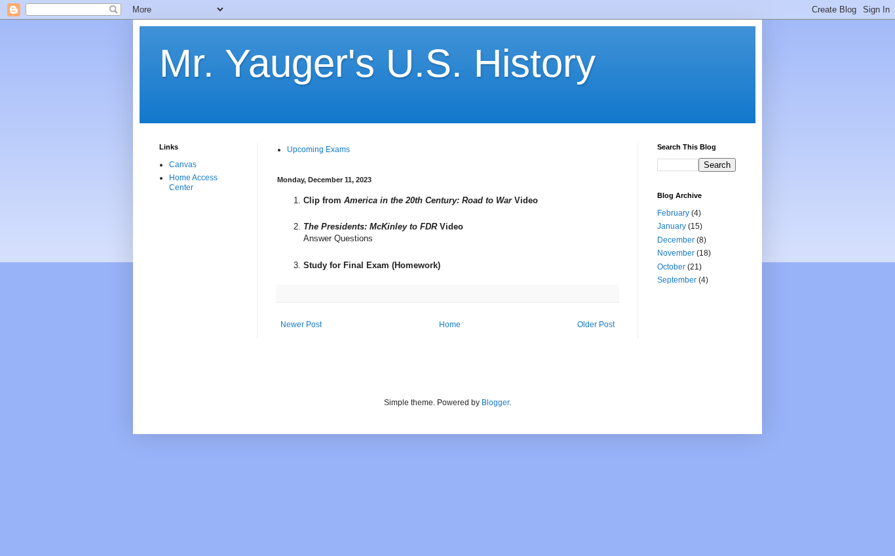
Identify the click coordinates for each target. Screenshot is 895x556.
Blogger (495, 402)
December (676, 240)
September (676, 280)
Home (450, 324)
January (671, 226)
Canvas (183, 164)
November (676, 253)
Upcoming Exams (318, 149)
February (673, 213)
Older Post (596, 324)
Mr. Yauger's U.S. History (377, 63)
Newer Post (301, 324)
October (671, 266)
